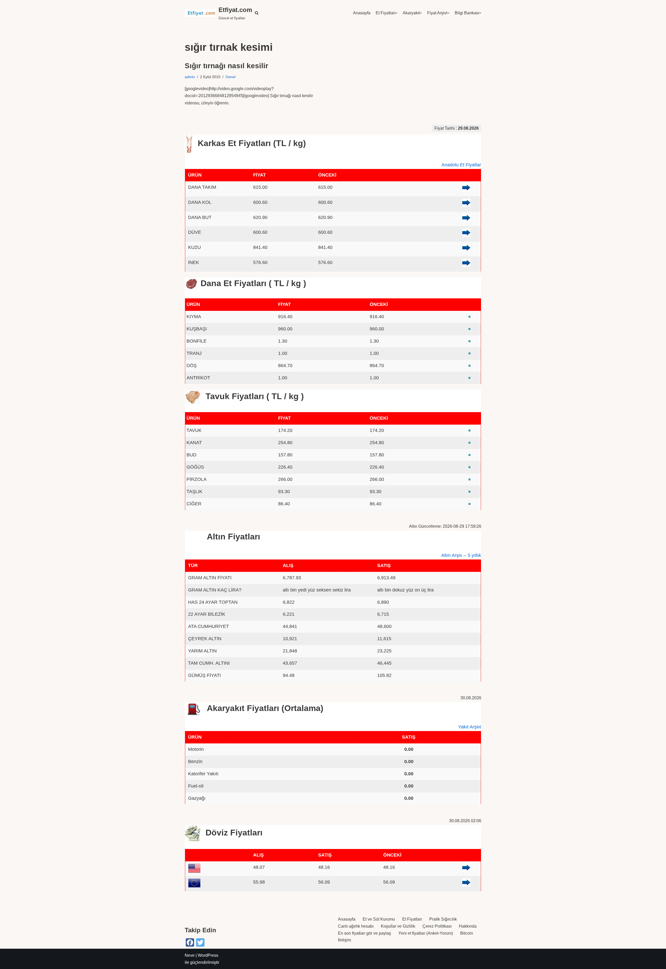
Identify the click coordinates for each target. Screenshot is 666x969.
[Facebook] (190, 942)
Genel (230, 77)
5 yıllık (474, 555)
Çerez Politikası (437, 926)
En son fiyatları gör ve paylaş (364, 933)
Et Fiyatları (385, 13)
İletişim (344, 940)
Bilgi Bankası (467, 13)
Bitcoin (466, 933)
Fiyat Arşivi (437, 13)
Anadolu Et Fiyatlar (461, 164)
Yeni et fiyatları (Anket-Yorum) (425, 933)
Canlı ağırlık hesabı (356, 926)
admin (190, 77)
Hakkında (468, 926)
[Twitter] (200, 942)
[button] (257, 13)
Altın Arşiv (451, 555)
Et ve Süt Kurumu (379, 919)
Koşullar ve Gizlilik (398, 926)
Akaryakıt (411, 13)
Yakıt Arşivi (469, 726)
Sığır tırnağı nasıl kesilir (226, 66)
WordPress (208, 955)
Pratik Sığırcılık (443, 919)
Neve (190, 955)
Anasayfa (361, 13)
